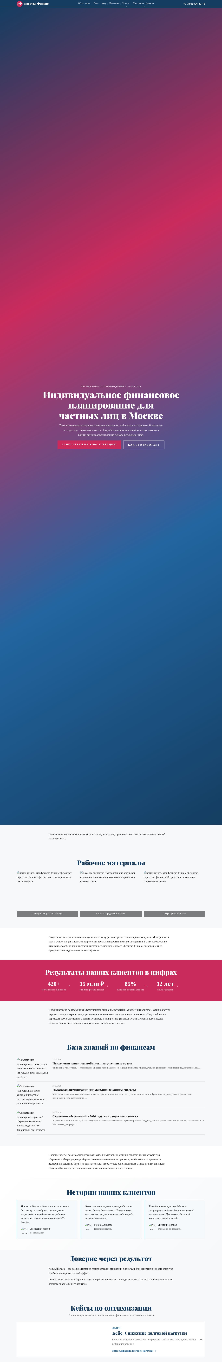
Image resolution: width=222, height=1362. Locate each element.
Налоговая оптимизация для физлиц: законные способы (94, 1090)
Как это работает (144, 445)
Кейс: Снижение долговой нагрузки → (134, 1351)
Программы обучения (143, 3)
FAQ (104, 3)
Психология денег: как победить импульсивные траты (92, 1063)
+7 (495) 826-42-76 (194, 4)
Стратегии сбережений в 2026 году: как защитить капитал (95, 1116)
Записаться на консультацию (89, 444)
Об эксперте (84, 3)
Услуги (125, 3)
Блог (96, 3)
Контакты (114, 3)
